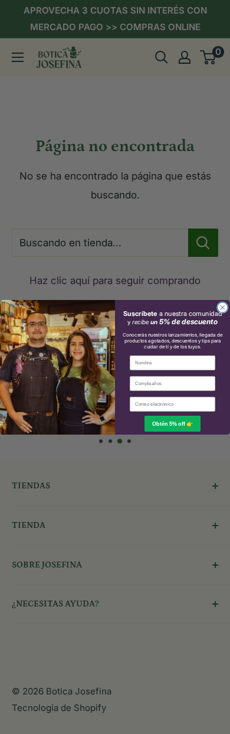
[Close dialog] (223, 307)
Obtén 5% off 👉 (172, 423)
